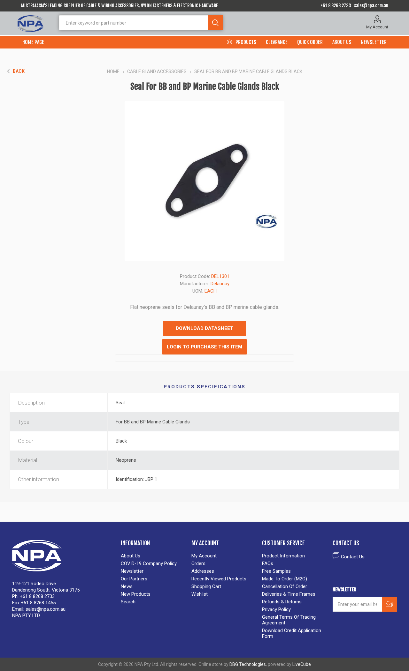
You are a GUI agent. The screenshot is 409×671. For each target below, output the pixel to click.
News (127, 586)
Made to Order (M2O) (284, 579)
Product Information (283, 556)
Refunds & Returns (282, 602)
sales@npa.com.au (371, 5)
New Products (135, 594)
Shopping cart (206, 586)
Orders (198, 563)
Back (19, 71)
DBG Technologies (247, 664)
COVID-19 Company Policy (149, 563)
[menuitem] (153, 556)
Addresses (202, 571)
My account (204, 556)
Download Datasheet (204, 328)
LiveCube (301, 664)
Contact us (353, 557)
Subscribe (389, 604)
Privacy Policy (276, 609)
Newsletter (132, 571)
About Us (130, 556)
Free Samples (276, 571)
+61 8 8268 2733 (335, 5)
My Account (377, 27)
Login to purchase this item (204, 347)
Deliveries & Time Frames (288, 594)
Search (215, 22)
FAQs (267, 563)
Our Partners (134, 579)
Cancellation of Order (284, 586)
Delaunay (220, 284)
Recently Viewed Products (218, 579)
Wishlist (199, 594)
